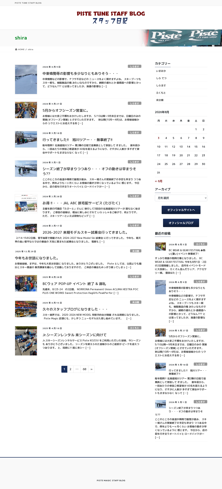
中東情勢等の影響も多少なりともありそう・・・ (80, 73)
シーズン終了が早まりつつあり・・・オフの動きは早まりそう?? (179, 411)
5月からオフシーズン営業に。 (66, 110)
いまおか (161, 71)
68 (84, 370)
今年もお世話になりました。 (37, 258)
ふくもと (134, 327)
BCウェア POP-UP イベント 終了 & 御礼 (74, 283)
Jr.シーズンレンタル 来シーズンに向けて (74, 334)
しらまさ (134, 66)
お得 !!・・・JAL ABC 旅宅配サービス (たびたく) (81, 203)
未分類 (135, 251)
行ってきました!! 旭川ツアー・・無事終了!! (77, 139)
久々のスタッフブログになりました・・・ (75, 309)
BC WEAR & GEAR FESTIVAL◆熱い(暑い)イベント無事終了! (187, 252)
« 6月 (158, 181)
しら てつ (161, 78)
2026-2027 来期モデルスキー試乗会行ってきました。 (85, 232)
